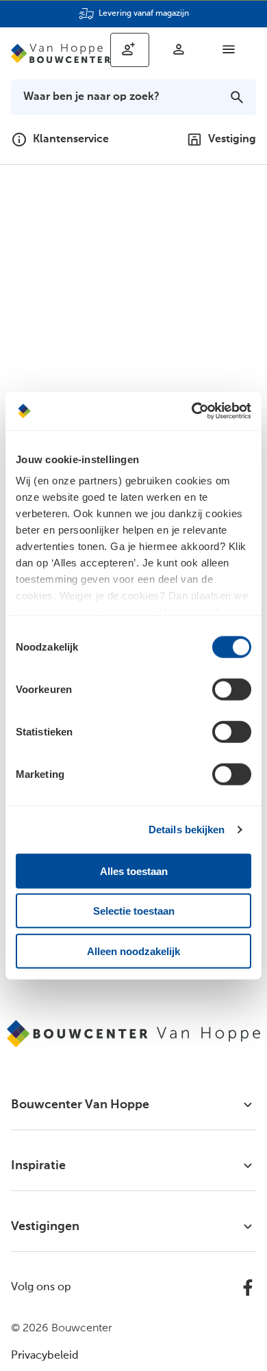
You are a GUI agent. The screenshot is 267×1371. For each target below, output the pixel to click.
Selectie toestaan (134, 911)
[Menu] (228, 49)
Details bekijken (187, 829)
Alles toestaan (134, 870)
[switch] (231, 689)
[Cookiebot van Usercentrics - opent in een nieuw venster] (192, 411)
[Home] (60, 53)
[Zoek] (237, 97)
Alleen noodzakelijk (133, 950)
